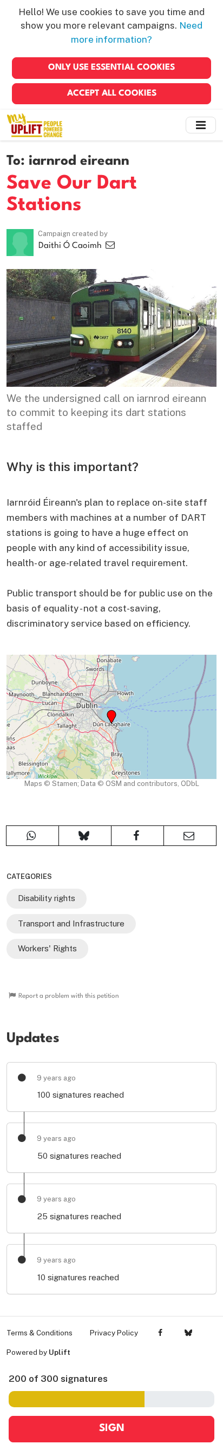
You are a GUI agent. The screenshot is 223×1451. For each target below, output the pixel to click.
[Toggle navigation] (201, 125)
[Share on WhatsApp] (32, 835)
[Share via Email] (190, 835)
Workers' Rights (47, 948)
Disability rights (46, 898)
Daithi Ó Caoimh (71, 245)
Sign (111, 1428)
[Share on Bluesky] (85, 835)
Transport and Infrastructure (71, 923)
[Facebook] (160, 1332)
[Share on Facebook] (137, 835)
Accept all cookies (111, 93)
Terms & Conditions (39, 1332)
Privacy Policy (114, 1332)
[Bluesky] (188, 1332)
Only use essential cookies (111, 67)
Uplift (59, 1352)
